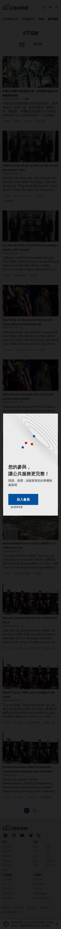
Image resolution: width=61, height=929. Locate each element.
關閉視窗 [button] (18, 507)
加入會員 (23, 499)
